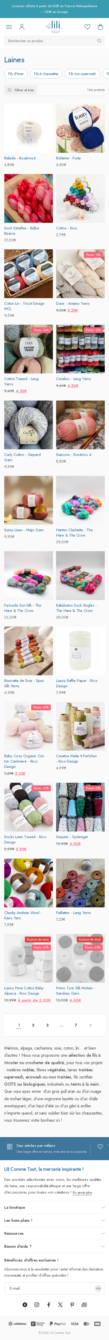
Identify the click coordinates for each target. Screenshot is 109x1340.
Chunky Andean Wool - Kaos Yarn (23, 915)
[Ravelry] (25, 1304)
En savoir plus (82, 1192)
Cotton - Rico (66, 228)
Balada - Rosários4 (20, 158)
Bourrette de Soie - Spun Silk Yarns (24, 683)
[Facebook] (48, 1304)
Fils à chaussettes (46, 73)
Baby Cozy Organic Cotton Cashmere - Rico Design (24, 761)
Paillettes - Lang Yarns (73, 913)
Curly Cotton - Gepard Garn (22, 457)
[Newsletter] (84, 1304)
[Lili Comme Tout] (53, 27)
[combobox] (54, 41)
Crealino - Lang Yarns (73, 379)
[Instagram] (37, 1304)
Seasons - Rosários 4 (73, 455)
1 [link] (19, 1025)
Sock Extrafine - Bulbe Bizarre (21, 230)
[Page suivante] (90, 1025)
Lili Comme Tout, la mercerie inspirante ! (44, 1169)
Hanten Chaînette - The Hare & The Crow (74, 532)
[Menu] (9, 27)
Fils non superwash (82, 73)
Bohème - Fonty (68, 158)
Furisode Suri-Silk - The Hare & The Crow (22, 608)
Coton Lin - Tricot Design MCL (24, 306)
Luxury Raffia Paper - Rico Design (76, 683)
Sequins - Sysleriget (72, 837)
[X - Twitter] (60, 1304)
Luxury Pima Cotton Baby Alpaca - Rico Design (24, 990)
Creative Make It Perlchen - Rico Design (76, 758)
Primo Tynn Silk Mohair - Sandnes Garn (75, 990)
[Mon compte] (22, 27)
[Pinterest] (72, 1304)
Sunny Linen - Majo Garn (24, 530)
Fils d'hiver (16, 73)
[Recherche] (99, 41)
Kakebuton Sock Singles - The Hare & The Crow (76, 608)
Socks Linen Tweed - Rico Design (25, 839)
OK (98, 1288)
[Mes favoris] (87, 27)
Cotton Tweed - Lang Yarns (21, 381)
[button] (100, 27)
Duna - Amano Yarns (73, 303)
